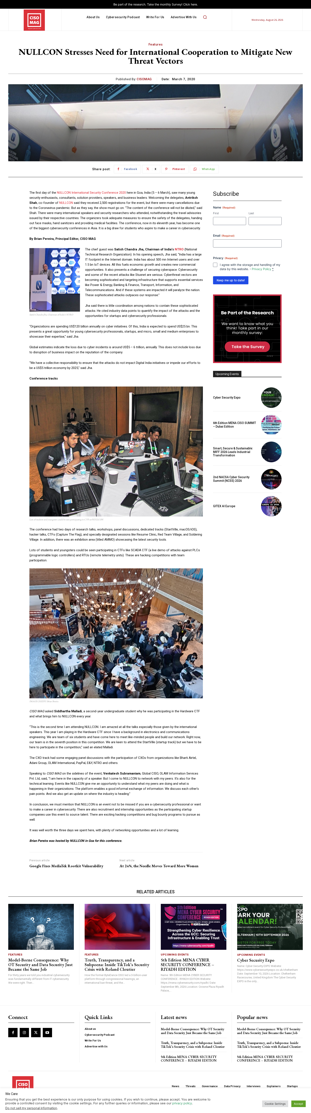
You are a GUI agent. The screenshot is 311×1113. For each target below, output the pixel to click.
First (216, 213)
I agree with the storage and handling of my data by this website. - (250, 267)
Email (224, 235)
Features (156, 44)
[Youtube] (47, 1032)
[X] (35, 1032)
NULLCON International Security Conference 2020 (91, 193)
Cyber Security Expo (227, 397)
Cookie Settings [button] (275, 1103)
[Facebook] (13, 1032)
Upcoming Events (175, 954)
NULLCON (66, 203)
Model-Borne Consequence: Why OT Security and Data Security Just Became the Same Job (40, 964)
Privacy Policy (261, 269)
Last (251, 213)
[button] (205, 17)
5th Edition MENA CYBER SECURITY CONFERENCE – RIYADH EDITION (187, 964)
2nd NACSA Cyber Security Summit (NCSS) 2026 (231, 478)
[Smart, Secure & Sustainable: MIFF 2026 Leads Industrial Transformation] (271, 452)
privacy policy (182, 1103)
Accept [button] (298, 1103)
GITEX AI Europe (224, 506)
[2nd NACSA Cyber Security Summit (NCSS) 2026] (271, 479)
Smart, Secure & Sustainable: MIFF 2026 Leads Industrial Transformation (233, 452)
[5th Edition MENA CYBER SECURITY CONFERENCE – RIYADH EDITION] (193, 927)
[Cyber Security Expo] (271, 397)
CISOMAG (144, 79)
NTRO (179, 249)
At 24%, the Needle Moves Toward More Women (159, 866)
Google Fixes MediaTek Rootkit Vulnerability (66, 866)
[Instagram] (24, 1032)
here (194, 4)
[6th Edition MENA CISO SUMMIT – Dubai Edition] (271, 424)
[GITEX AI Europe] (271, 506)
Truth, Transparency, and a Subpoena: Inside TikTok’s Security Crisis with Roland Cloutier (117, 964)
